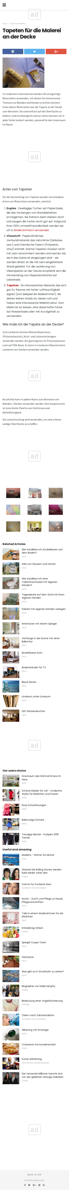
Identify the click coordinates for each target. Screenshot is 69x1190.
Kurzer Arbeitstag (32, 1059)
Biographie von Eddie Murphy (38, 986)
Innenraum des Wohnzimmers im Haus (41, 777)
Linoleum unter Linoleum (36, 696)
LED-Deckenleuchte (33, 711)
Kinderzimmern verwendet (31, 230)
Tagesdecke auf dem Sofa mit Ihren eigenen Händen (43, 596)
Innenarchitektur (18, 23)
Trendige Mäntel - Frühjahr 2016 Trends (40, 836)
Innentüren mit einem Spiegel (39, 623)
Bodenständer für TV (34, 667)
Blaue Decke (29, 682)
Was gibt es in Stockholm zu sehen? (43, 971)
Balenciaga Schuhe (33, 819)
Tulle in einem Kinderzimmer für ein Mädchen (42, 915)
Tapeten (13, 285)
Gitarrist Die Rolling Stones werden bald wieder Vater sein (41, 871)
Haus (5, 23)
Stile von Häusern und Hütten (39, 564)
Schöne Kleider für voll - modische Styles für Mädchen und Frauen (42, 792)
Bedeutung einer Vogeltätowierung (42, 1000)
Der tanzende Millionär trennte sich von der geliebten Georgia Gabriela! (42, 1075)
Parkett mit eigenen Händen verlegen (44, 609)
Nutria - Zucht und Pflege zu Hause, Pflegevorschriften (42, 900)
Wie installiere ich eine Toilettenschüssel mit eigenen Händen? (39, 582)
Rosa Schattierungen (34, 805)
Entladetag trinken (32, 928)
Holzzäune (28, 957)
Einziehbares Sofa (32, 652)
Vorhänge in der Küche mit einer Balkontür (41, 640)
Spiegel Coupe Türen (34, 942)
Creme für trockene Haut (36, 884)
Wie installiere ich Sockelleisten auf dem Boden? (42, 551)
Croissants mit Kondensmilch (39, 1044)
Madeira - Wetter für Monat (38, 855)
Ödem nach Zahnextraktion (38, 1015)
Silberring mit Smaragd (35, 1030)
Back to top (34, 1174)
